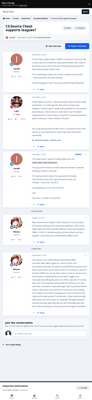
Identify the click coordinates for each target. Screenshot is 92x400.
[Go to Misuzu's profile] (17, 222)
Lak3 (16, 111)
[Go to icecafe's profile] (7, 37)
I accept (84, 388)
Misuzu (16, 232)
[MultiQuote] (33, 89)
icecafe (12, 37)
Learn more (4, 4)
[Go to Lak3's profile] (17, 102)
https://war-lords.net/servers (44, 162)
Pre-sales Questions (43, 37)
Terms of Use (12, 390)
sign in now (58, 326)
